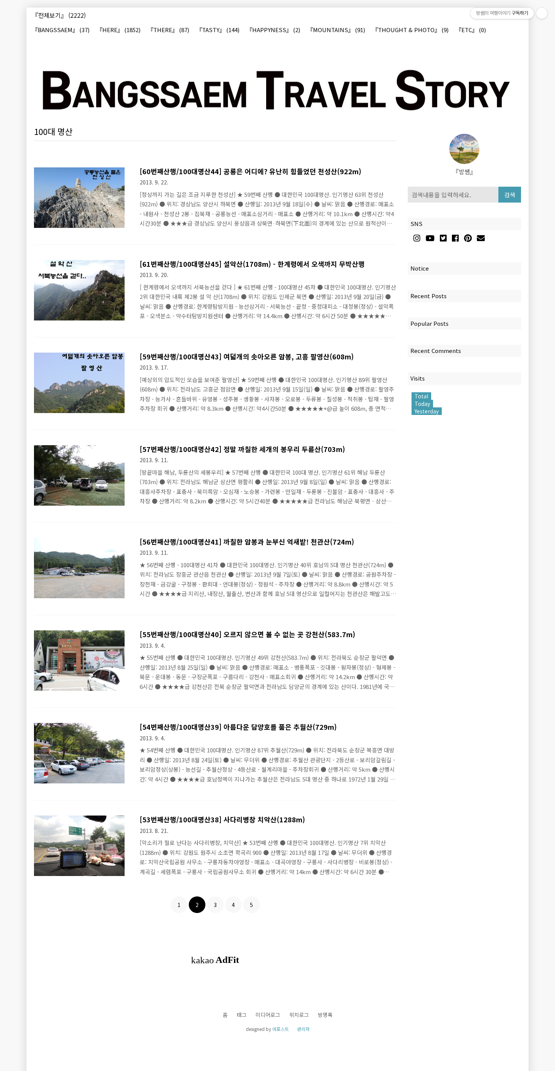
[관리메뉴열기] (541, 13)
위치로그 (299, 1014)
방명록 (325, 1014)
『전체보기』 (59, 15)
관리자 (303, 1029)
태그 (242, 1014)
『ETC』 (471, 30)
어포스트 (280, 1029)
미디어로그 (268, 1014)
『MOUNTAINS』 (336, 30)
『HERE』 (118, 30)
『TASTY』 (217, 30)
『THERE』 (168, 30)
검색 (509, 194)
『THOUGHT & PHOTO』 (410, 30)
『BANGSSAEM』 (60, 30)
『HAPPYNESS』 (273, 30)
